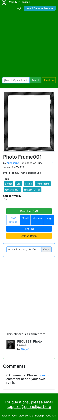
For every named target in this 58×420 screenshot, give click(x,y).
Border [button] (8, 183)
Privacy (12, 415)
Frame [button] (28, 183)
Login (19, 8)
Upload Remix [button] (29, 235)
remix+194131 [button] (12, 189)
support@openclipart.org (29, 406)
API (54, 415)
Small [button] (25, 218)
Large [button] (49, 218)
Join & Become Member (40, 8)
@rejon (25, 349)
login (41, 375)
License (23, 415)
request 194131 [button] (32, 189)
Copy (46, 249)
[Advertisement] (29, 44)
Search (35, 80)
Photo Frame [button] (43, 183)
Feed (48, 415)
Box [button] (19, 183)
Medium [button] (37, 218)
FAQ (4, 415)
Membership (36, 415)
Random (49, 80)
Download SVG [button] (29, 211)
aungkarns (13, 162)
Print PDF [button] (29, 228)
